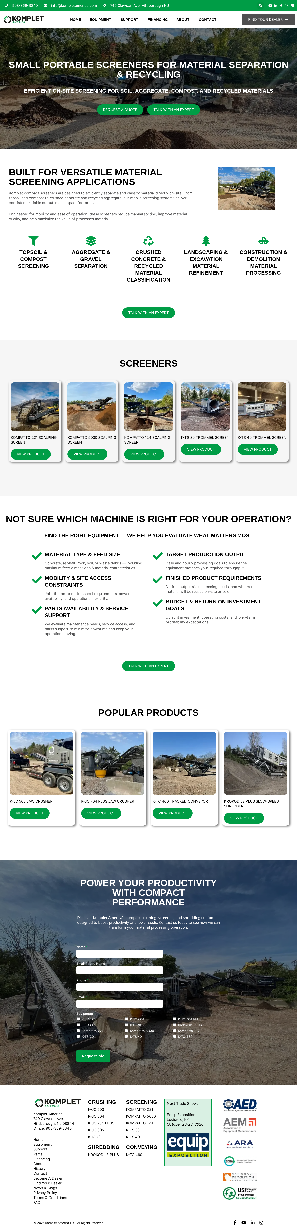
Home (38, 1139)
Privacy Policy (45, 1193)
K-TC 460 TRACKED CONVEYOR (180, 801)
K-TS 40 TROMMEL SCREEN (262, 437)
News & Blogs (45, 1188)
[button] (260, 5)
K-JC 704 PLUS (189, 1019)
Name (82, 947)
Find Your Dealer (47, 1183)
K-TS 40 (136, 1037)
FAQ (36, 1202)
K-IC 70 (135, 1025)
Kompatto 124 (188, 1031)
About (38, 1164)
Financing (41, 1159)
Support (40, 1149)
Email (81, 997)
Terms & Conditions (50, 1197)
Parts (37, 1154)
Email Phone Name (90, 964)
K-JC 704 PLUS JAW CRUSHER (107, 801)
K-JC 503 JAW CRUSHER (31, 801)
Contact (40, 1173)
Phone (82, 980)
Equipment (86, 1014)
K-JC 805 (89, 1025)
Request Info (93, 1056)
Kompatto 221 (92, 1031)
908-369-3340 (59, 1128)
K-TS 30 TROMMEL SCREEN (205, 437)
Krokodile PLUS (190, 1025)
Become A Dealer (48, 1178)
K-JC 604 (137, 1019)
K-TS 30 (88, 1037)
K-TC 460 (185, 1037)
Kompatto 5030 (142, 1031)
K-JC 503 (89, 1019)
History (39, 1168)
